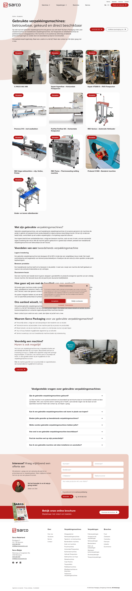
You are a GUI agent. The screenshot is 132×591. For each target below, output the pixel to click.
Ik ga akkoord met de (75, 492)
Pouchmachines (69, 546)
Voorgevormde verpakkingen (92, 537)
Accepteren (54, 301)
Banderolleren (92, 543)
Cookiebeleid (61, 305)
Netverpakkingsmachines (71, 536)
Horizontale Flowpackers (71, 549)
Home (14, 16)
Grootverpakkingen (93, 554)
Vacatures (114, 1)
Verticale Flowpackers (70, 554)
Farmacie (106, 541)
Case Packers (68, 562)
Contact (127, 1)
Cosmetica (107, 539)
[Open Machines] (49, 5)
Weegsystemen (68, 534)
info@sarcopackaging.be (19, 558)
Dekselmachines (69, 559)
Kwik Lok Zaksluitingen (91, 547)
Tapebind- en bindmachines (72, 539)
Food (105, 534)
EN (108, 5)
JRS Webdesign (116, 587)
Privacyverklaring (69, 305)
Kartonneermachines (70, 552)
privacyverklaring (81, 492)
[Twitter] (17, 563)
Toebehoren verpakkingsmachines (70, 574)
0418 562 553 (16, 544)
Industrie (106, 544)
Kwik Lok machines (70, 544)
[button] (87, 286)
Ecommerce (107, 546)
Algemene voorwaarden (17, 588)
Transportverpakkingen (93, 557)
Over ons (120, 1)
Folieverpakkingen (93, 534)
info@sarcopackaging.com (20, 546)
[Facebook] (13, 563)
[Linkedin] (20, 563)
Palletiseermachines (70, 567)
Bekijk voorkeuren (77, 301)
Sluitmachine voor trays (71, 557)
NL (105, 5)
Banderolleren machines (71, 541)
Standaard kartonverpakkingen (93, 551)
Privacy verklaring (28, 588)
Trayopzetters (68, 564)
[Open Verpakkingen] (66, 5)
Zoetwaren (107, 536)
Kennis (108, 1)
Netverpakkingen (93, 541)
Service (50, 539)
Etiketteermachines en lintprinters (70, 570)
